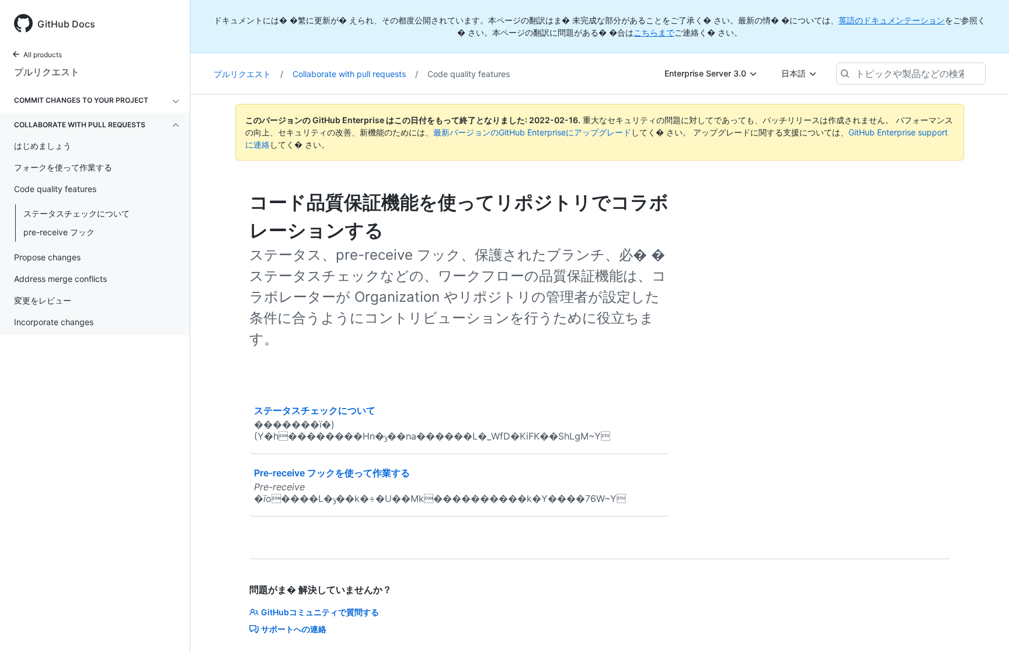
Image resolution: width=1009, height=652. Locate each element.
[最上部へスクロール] (983, 626)
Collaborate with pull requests (355, 74)
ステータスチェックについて (76, 213)
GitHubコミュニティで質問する (320, 612)
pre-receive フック (59, 232)
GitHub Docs (66, 24)
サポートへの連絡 (293, 629)
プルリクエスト (46, 72)
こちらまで (654, 32)
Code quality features (468, 74)
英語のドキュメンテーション (891, 20)
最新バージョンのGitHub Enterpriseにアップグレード (532, 132)
